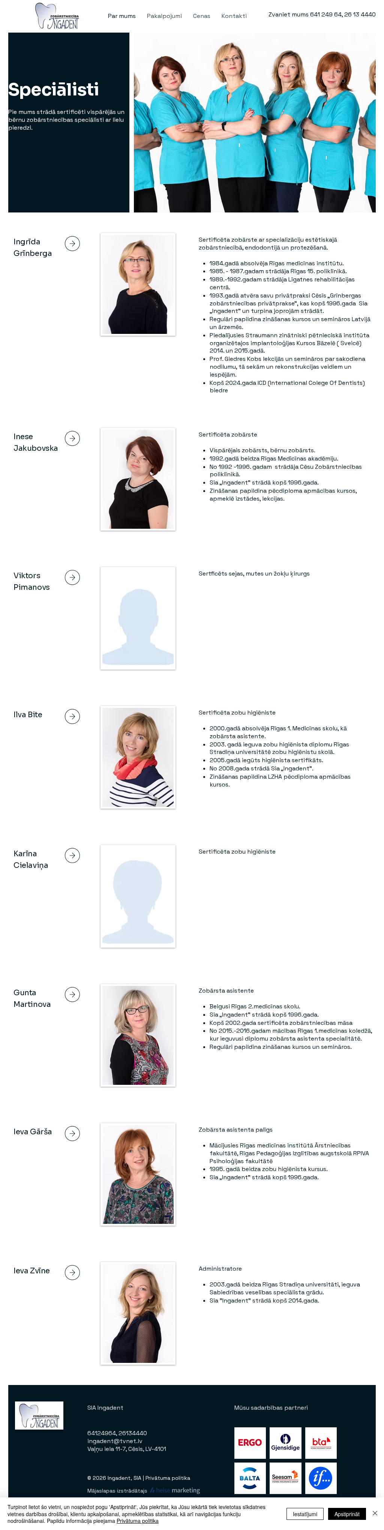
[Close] (375, 1513)
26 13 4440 (360, 14)
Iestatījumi (305, 1514)
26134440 (132, 1433)
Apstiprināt (347, 1514)
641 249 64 (326, 14)
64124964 (101, 1433)
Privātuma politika (168, 1478)
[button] (164, 16)
